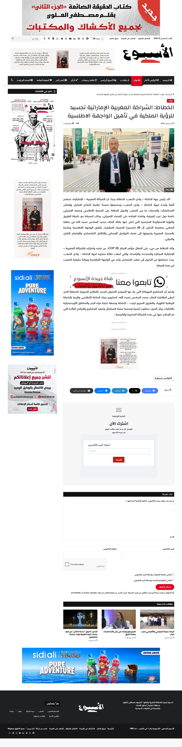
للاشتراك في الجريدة (87, 729)
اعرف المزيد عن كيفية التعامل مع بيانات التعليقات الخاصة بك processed (99, 593)
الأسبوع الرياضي (107, 80)
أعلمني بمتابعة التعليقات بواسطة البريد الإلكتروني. (153, 575)
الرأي (73, 80)
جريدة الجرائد (30, 711)
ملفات (125, 80)
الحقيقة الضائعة (43, 80)
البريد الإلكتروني (168, 549)
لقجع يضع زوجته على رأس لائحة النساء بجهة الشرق (120, 633)
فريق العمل (113, 38)
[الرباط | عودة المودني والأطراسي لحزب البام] (157, 619)
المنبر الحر (60, 80)
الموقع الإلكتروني (109, 549)
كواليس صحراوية (163, 378)
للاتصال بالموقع (144, 38)
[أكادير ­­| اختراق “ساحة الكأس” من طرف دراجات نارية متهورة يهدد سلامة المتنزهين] (80, 619)
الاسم (172, 537)
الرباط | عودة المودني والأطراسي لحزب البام (157, 633)
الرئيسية (166, 80)
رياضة (12, 711)
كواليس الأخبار (150, 80)
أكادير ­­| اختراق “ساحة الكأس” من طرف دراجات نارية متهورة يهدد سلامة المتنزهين (81, 634)
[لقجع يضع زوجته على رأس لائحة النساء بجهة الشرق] (119, 619)
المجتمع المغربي (53, 711)
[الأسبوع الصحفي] (148, 53)
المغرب (41, 711)
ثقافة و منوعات (88, 80)
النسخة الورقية (24, 80)
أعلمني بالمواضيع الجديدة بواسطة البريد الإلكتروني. (152, 580)
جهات (135, 80)
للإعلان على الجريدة (128, 38)
